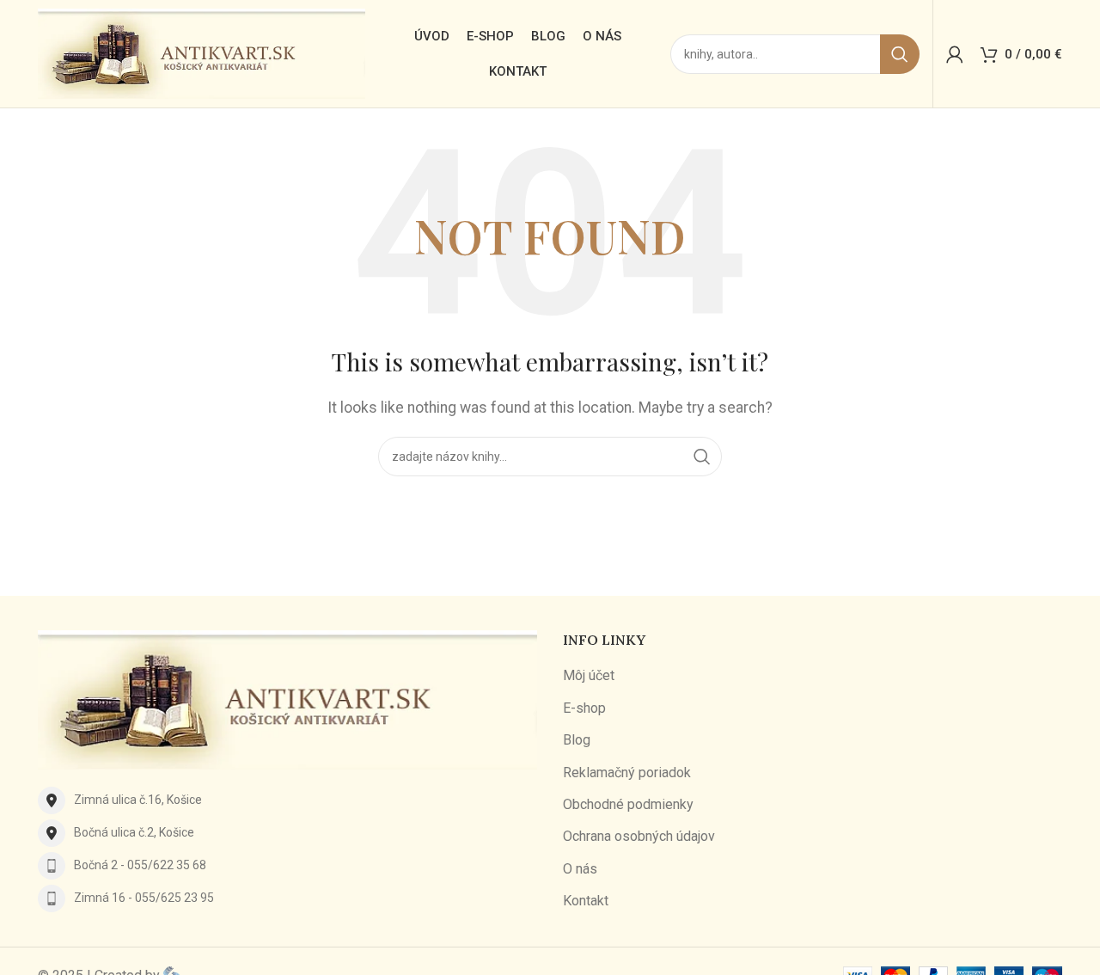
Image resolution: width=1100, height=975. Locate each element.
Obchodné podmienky (628, 804)
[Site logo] (201, 53)
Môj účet (588, 675)
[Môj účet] (955, 54)
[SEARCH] (900, 54)
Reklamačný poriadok (627, 772)
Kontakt (585, 900)
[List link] (287, 800)
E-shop (584, 708)
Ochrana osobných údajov (639, 836)
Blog (576, 740)
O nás (580, 869)
